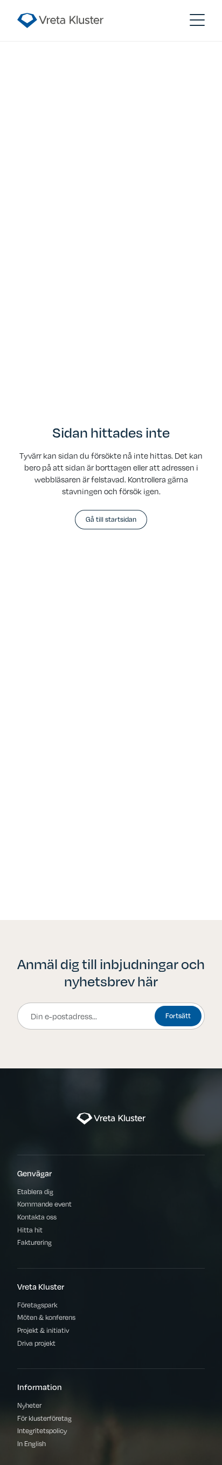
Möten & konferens (46, 1316)
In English (31, 1443)
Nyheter (29, 1404)
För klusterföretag (44, 1417)
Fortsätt (178, 1015)
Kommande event (44, 1203)
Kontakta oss (37, 1216)
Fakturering (34, 1241)
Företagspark (37, 1304)
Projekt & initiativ (43, 1329)
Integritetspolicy (42, 1430)
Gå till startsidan (111, 518)
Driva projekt (36, 1342)
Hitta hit (30, 1229)
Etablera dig (35, 1191)
